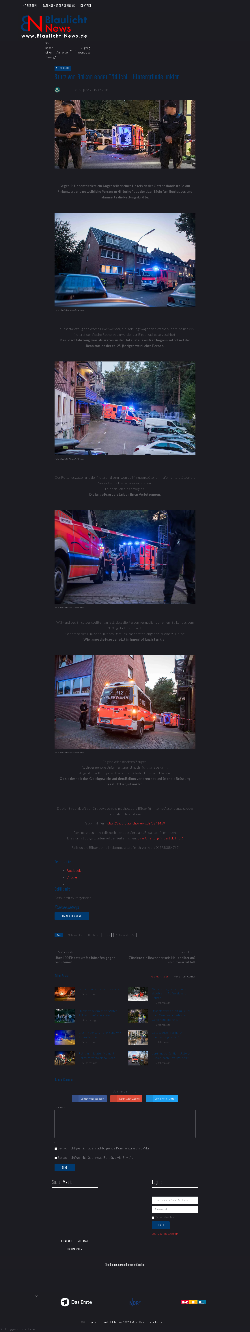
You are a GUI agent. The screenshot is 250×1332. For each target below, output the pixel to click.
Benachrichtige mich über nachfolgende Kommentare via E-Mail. (104, 1148)
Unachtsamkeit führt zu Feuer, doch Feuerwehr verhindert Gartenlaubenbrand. (171, 1015)
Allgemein (62, 68)
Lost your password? (165, 1233)
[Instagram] (218, 6)
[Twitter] (197, 6)
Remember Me (164, 1217)
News (106, 935)
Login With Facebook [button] (92, 1098)
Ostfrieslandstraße (124, 935)
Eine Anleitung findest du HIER (160, 838)
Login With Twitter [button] (165, 1098)
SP (65, 90)
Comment (60, 1107)
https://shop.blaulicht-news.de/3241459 (135, 823)
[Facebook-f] (187, 6)
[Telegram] (229, 6)
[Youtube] (208, 6)
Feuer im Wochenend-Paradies (99, 989)
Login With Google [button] (129, 1098)
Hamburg (93, 935)
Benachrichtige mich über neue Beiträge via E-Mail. (95, 1157)
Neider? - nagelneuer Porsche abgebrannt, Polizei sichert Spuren (171, 993)
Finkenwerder (75, 935)
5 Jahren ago (89, 994)
